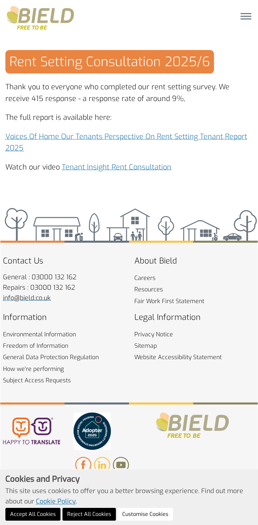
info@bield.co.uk (27, 298)
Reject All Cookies (89, 514)
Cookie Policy (56, 501)
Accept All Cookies (33, 514)
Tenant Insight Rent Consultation (116, 167)
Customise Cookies (145, 514)
